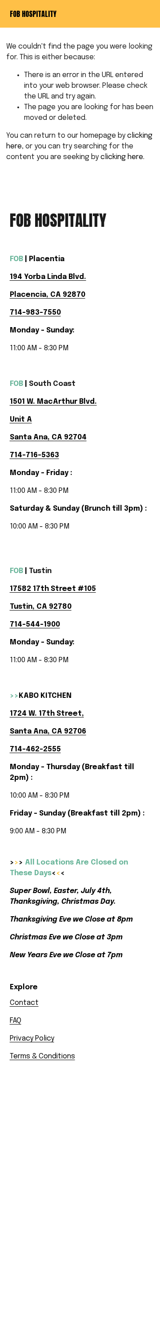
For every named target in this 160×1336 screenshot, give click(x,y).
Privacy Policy (32, 1038)
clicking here (121, 157)
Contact (24, 1003)
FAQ (15, 1021)
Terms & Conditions (42, 1056)
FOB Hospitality (33, 13)
